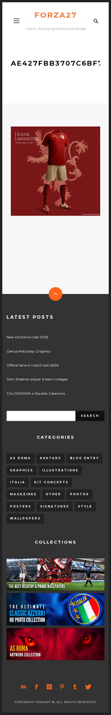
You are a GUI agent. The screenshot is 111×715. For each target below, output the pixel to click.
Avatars (50, 458)
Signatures (54, 506)
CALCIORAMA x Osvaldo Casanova (36, 393)
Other (53, 494)
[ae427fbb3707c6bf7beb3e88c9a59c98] (46, 171)
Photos (79, 494)
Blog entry (84, 458)
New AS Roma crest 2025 (27, 337)
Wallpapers (25, 518)
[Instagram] (49, 686)
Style (85, 506)
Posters (20, 506)
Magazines (23, 494)
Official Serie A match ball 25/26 (33, 365)
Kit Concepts (51, 482)
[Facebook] (36, 686)
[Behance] (23, 686)
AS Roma (20, 458)
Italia (17, 482)
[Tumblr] (74, 686)
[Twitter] (87, 686)
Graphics (21, 470)
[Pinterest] (62, 686)
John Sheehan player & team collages (37, 379)
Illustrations (60, 470)
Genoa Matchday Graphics (28, 351)
